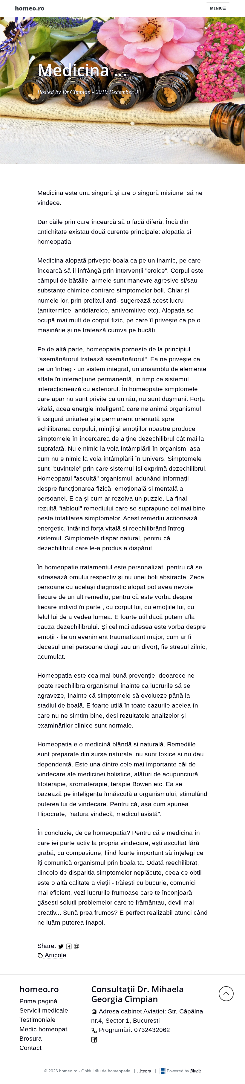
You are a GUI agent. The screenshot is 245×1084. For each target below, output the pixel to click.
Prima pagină (38, 1001)
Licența (144, 1070)
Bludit (195, 1070)
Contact (30, 1047)
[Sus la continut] (226, 993)
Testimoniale (37, 1019)
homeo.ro (30, 8)
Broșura (30, 1038)
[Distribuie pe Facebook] (69, 945)
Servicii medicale (43, 1010)
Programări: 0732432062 (133, 1029)
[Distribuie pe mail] (76, 945)
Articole (54, 955)
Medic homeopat (43, 1029)
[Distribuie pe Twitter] (61, 945)
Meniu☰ (218, 8)
